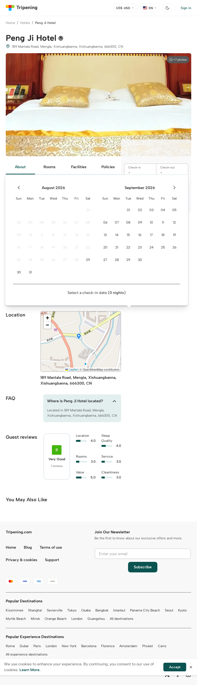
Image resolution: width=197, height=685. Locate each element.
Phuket (147, 646)
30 (19, 272)
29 (88, 260)
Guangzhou (96, 619)
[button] (79, 337)
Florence (108, 646)
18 (41, 247)
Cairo (162, 646)
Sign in (186, 8)
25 (42, 260)
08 (88, 222)
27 (65, 260)
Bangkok (101, 610)
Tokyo (71, 610)
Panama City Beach (145, 610)
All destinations (121, 619)
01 (88, 210)
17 (30, 247)
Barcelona (88, 646)
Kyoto (182, 610)
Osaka (86, 610)
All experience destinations (27, 654)
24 (30, 260)
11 (42, 235)
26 (53, 260)
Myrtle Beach (16, 619)
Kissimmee (14, 610)
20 (65, 247)
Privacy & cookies (21, 560)
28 (76, 260)
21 (76, 247)
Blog (28, 547)
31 (30, 272)
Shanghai (35, 610)
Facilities (78, 167)
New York (69, 646)
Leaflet (73, 369)
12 (53, 235)
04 (42, 222)
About (20, 167)
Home (10, 23)
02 (19, 222)
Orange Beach (56, 619)
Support (52, 560)
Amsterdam (128, 646)
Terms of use (51, 547)
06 (65, 222)
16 (18, 247)
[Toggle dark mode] (167, 8)
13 (64, 235)
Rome (10, 646)
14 (76, 235)
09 (19, 235)
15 (88, 235)
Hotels (25, 23)
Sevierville (54, 610)
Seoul (169, 610)
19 (53, 247)
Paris (37, 646)
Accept (174, 667)
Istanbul (119, 610)
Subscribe (143, 567)
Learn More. (29, 670)
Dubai (24, 646)
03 (30, 222)
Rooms (49, 167)
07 (76, 222)
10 (30, 235)
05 (53, 222)
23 (19, 260)
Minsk (35, 619)
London (77, 619)
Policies (108, 167)
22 (88, 247)
